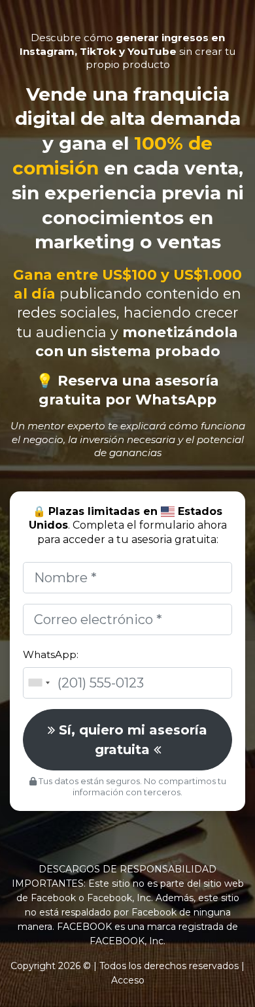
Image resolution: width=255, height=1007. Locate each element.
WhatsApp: (50, 654)
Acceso (127, 980)
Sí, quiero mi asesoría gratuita (131, 739)
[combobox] (39, 683)
